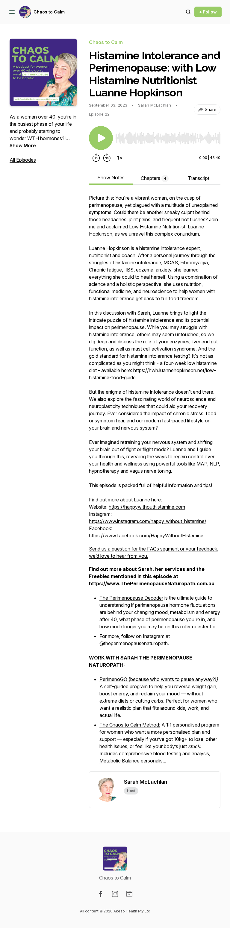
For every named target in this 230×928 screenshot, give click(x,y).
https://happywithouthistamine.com (147, 507)
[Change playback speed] (119, 158)
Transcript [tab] (198, 178)
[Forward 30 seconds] (107, 158)
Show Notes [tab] (111, 178)
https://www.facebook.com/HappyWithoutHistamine (146, 536)
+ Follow (208, 11)
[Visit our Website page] (129, 894)
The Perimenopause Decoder (131, 598)
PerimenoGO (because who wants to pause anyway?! (158, 679)
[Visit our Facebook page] (101, 894)
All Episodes (23, 160)
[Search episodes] (188, 12)
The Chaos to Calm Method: (129, 725)
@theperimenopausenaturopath (133, 643)
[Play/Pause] (101, 138)
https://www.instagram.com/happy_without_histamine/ (147, 521)
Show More (23, 145)
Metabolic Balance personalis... (132, 761)
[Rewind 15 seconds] (96, 158)
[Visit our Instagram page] (115, 894)
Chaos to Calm (49, 11)
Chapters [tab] (153, 178)
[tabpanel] (154, 482)
